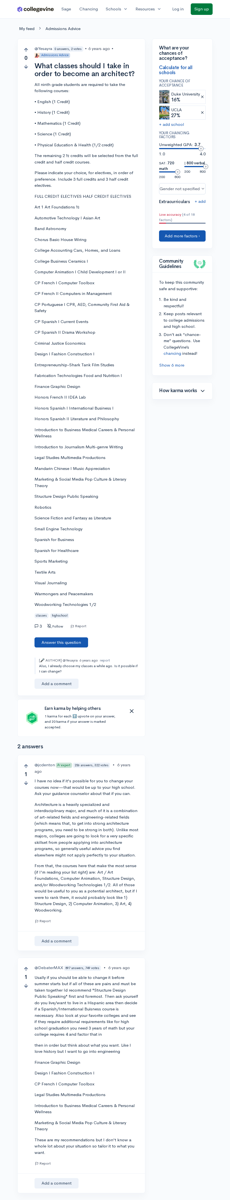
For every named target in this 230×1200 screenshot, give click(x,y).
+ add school (171, 124)
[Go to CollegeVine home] (35, 9)
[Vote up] (26, 50)
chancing (172, 353)
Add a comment (57, 683)
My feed (26, 28)
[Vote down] (26, 66)
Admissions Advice (63, 28)
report (105, 660)
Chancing (88, 9)
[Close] (131, 711)
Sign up (201, 9)
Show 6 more (171, 365)
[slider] (200, 148)
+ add (200, 201)
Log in (178, 9)
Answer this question (61, 642)
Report (80, 626)
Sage (66, 9)
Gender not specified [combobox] (180, 188)
